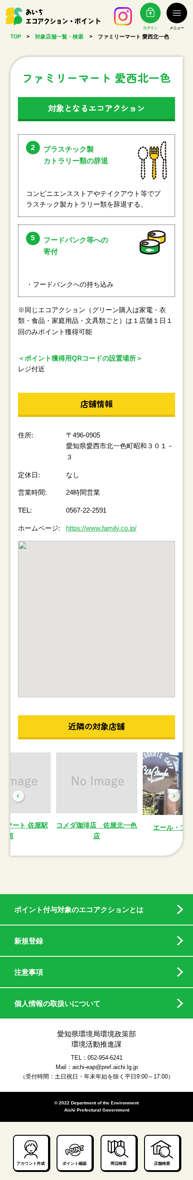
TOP (15, 37)
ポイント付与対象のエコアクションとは (79, 909)
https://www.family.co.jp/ (101, 528)
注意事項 (28, 972)
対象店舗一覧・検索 (59, 37)
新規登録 (28, 941)
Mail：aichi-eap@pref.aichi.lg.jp (97, 1067)
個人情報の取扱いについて (57, 1003)
